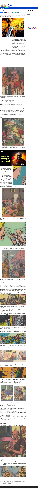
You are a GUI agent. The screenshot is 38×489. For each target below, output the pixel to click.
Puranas (19, 7)
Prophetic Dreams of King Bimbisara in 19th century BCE (7, 482)
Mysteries (16, 7)
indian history (21, 481)
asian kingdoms (2, 481)
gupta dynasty (18, 481)
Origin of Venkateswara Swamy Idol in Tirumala (6, 483)
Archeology (1, 7)
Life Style (9, 7)
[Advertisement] (24, 2)
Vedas (35, 7)
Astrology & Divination (31, 41)
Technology (27, 7)
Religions (21, 7)
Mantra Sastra (12, 7)
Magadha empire (18, 347)
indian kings (24, 481)
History (7, 7)
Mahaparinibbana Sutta (3, 101)
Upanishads (32, 7)
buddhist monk (8, 481)
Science (24, 7)
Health (4, 7)
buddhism (5, 481)
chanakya (11, 481)
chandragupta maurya (14, 481)
